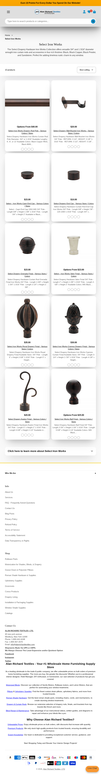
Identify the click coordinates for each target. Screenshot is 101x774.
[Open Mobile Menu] (8, 12)
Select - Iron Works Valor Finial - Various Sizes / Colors (73, 258)
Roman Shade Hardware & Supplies (20, 575)
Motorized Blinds (13, 685)
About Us (9, 492)
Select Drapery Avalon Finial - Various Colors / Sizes (27, 404)
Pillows (10, 691)
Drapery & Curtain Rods (17, 704)
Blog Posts (9, 514)
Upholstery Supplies (13, 581)
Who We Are (10, 473)
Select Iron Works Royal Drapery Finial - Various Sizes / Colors (27, 331)
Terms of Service (12, 530)
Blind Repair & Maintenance (17, 711)
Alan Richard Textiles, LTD (54, 769)
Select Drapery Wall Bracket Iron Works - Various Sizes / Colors (73, 115)
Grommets (9, 586)
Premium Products (15, 728)
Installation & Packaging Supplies (19, 602)
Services (9, 497)
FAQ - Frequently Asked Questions (20, 503)
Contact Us (10, 508)
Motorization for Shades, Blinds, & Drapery (23, 564)
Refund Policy (11, 524)
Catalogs (9, 613)
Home (7, 35)
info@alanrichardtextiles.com (23, 644)
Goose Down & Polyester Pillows (19, 570)
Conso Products (12, 591)
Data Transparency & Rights (17, 541)
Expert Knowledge (15, 735)
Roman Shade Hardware (16, 698)
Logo (47, 12)
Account (84, 11)
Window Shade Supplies (15, 608)
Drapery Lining (11, 597)
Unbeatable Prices (15, 724)
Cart (94, 11)
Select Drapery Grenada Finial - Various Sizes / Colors (27, 258)
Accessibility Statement (15, 535)
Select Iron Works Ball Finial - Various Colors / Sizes (73, 404)
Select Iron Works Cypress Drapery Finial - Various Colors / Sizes (73, 331)
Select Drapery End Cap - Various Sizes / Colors (73, 187)
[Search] (93, 21)
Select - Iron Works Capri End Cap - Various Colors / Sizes (27, 187)
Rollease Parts (11, 559)
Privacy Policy (11, 519)
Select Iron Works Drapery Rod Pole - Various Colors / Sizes (27, 115)
